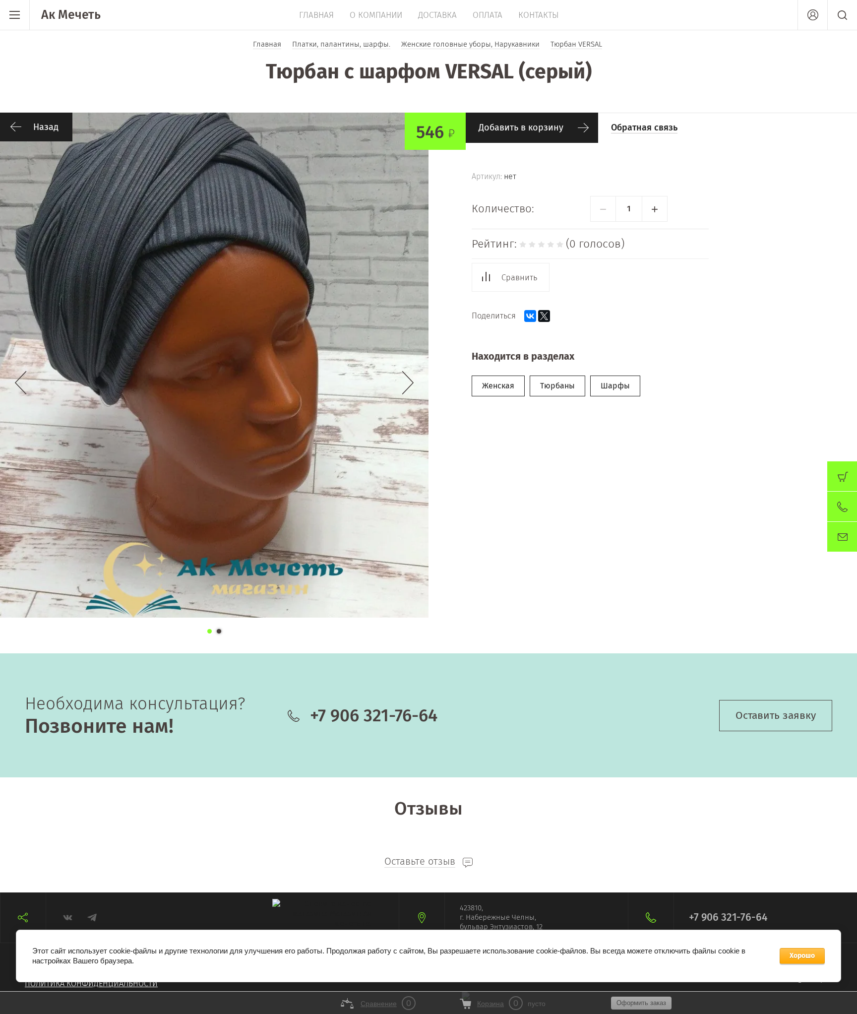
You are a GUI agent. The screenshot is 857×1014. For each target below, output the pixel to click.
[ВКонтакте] (530, 316)
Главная (316, 15)
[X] (544, 316)
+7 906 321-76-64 (373, 715)
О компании (376, 15)
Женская (498, 385)
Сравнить (519, 277)
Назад (46, 127)
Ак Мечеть (71, 14)
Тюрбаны (557, 385)
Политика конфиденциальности (91, 983)
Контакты (538, 15)
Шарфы (615, 385)
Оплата (487, 15)
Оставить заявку (775, 715)
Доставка (437, 15)
